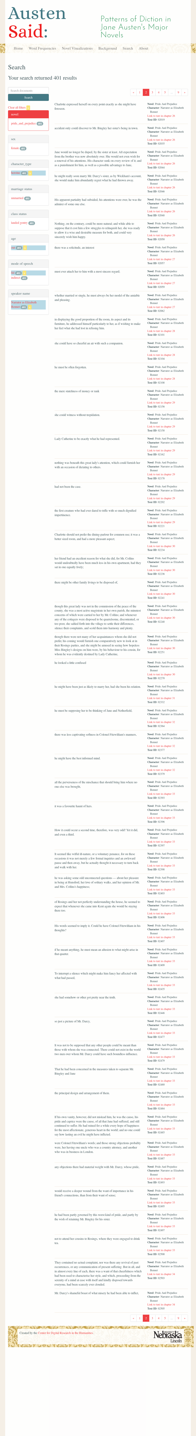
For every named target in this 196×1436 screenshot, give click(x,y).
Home (18, 48)
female (15, 148)
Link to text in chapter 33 (161, 794)
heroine (15, 173)
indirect (15, 277)
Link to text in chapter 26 (161, 116)
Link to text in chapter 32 (161, 722)
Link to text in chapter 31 (161, 698)
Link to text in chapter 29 (161, 402)
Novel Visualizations (77, 48)
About (143, 48)
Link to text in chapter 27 (161, 259)
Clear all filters (18, 107)
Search (128, 48)
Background (107, 48)
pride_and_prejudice (23, 123)
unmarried (17, 198)
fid (12, 272)
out (13, 247)
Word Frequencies (42, 48)
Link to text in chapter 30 (161, 546)
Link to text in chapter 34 (161, 1274)
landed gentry (19, 223)
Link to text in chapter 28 (161, 331)
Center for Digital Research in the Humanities (65, 1333)
